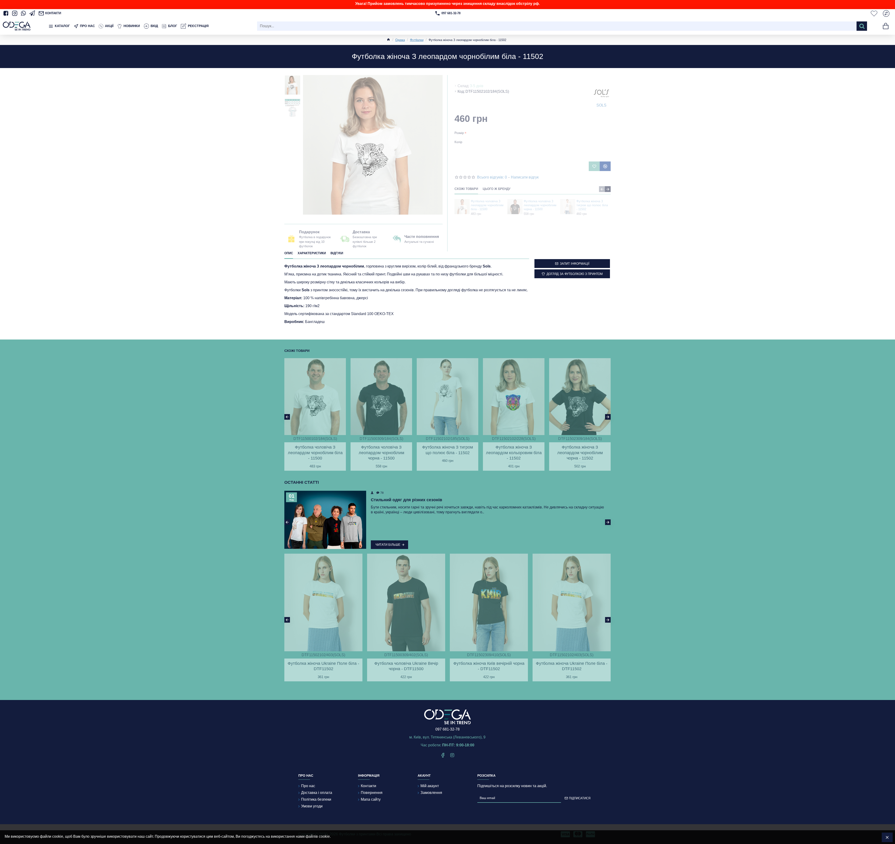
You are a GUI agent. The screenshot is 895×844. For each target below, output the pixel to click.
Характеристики (312, 253)
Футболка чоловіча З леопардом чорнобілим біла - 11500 (487, 205)
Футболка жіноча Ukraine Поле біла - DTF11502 (323, 666)
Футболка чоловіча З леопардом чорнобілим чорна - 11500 (540, 205)
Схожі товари (466, 189)
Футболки (416, 40)
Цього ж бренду (496, 189)
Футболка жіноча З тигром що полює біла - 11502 (592, 205)
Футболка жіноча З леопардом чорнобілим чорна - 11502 (580, 452)
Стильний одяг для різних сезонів (406, 499)
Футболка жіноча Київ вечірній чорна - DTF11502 (488, 666)
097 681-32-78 (447, 729)
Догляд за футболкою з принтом (575, 274)
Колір (458, 142)
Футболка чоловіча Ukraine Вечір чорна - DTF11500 (406, 666)
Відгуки (336, 253)
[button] (602, 189)
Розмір (459, 133)
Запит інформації (574, 263)
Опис (288, 253)
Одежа (400, 40)
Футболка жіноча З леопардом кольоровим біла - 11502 (514, 452)
